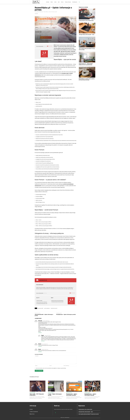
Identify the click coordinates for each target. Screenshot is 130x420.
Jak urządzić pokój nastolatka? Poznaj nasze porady (88, 414)
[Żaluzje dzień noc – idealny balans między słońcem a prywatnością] (87, 57)
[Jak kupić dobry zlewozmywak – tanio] (87, 28)
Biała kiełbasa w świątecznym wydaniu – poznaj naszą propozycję (87, 79)
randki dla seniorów (54, 308)
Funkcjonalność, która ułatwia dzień (86, 20)
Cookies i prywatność (34, 411)
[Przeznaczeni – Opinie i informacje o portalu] (74, 386)
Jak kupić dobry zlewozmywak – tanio (86, 34)
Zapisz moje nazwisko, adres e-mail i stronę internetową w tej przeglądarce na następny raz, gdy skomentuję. (51, 368)
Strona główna (37, 11)
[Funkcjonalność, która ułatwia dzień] (87, 14)
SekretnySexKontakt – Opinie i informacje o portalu (44, 315)
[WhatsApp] (73, 14)
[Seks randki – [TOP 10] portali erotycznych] (37, 386)
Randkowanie (41, 11)
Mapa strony (32, 413)
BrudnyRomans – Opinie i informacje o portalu (66, 314)
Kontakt (31, 409)
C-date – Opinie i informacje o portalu (55, 394)
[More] (75, 14)
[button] (79, 2)
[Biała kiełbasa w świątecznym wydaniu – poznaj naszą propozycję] (87, 72)
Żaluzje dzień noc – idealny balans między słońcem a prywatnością (86, 64)
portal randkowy (47, 308)
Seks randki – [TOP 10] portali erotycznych (37, 394)
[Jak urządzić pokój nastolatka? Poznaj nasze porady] (87, 42)
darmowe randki (40, 308)
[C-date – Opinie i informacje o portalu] (56, 386)
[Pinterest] (71, 14)
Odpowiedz (40, 332)
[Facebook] (66, 14)
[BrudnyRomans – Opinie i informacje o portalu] (92, 386)
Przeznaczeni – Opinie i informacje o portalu (71, 394)
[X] (68, 14)
